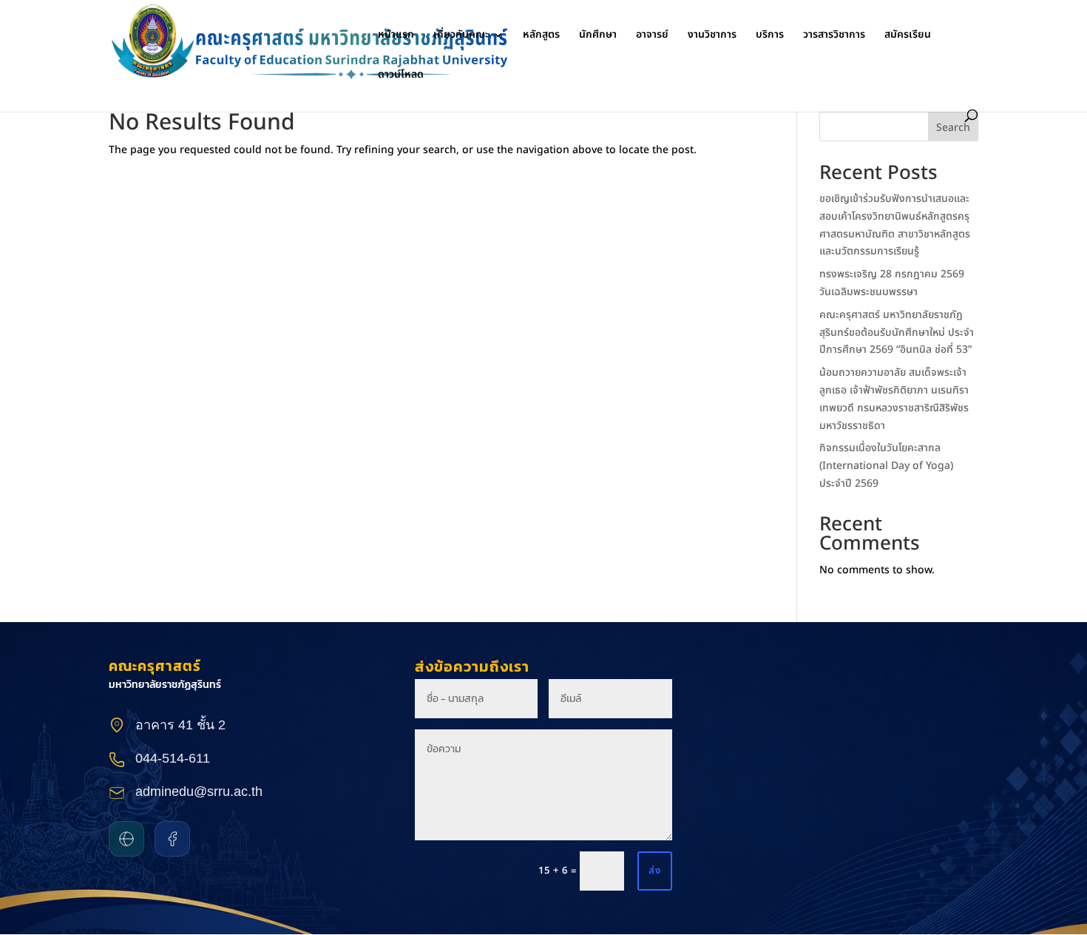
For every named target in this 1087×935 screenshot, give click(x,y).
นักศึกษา (598, 36)
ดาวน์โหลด (401, 76)
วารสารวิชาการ (834, 36)
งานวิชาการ (712, 36)
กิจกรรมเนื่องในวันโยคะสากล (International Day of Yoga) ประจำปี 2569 (886, 465)
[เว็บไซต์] (126, 839)
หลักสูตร (541, 36)
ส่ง (655, 870)
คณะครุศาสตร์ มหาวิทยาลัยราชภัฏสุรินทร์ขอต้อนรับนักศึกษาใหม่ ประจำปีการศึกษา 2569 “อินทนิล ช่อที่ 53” (897, 332)
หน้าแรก (396, 36)
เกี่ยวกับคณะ (461, 36)
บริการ (770, 36)
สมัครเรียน (907, 36)
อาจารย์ (652, 36)
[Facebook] (172, 839)
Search (953, 127)
